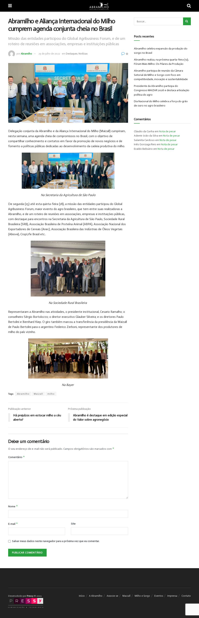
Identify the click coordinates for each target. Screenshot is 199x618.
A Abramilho (95, 595)
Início (82, 595)
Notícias (83, 53)
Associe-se (112, 595)
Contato (186, 595)
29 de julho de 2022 (49, 53)
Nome (13, 506)
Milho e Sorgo (142, 595)
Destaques (71, 53)
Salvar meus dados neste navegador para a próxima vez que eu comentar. (56, 541)
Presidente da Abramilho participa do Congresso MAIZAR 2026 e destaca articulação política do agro (161, 90)
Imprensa (172, 595)
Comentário (16, 457)
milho (50, 393)
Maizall (38, 393)
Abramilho (26, 53)
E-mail (13, 524)
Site (73, 523)
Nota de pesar (167, 131)
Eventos (158, 595)
